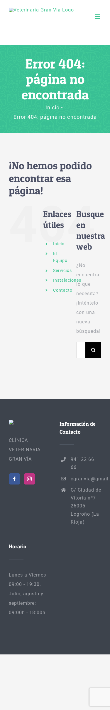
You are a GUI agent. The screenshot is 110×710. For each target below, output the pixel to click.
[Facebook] (14, 479)
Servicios (62, 270)
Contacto (62, 290)
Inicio (59, 243)
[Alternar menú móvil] (98, 17)
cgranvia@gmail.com (86, 479)
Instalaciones (67, 280)
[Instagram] (29, 479)
